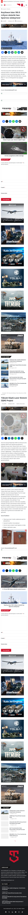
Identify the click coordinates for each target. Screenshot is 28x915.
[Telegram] (18, 52)
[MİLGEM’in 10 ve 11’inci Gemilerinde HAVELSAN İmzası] (4, 385)
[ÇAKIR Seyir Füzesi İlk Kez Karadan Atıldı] (4, 367)
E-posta (3, 187)
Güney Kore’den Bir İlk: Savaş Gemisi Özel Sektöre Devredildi (17, 371)
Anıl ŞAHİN (4, 21)
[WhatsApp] (15, 52)
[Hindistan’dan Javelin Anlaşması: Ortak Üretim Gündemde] (4, 361)
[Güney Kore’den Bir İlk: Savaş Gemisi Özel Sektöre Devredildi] (4, 373)
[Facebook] (2, 52)
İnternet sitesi (4, 193)
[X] (5, 52)
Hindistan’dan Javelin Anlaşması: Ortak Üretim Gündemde (18, 360)
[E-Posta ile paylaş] (22, 52)
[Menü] (1, 5)
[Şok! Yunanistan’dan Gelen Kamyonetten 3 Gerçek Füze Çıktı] (4, 379)
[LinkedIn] (9, 52)
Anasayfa (4, 9)
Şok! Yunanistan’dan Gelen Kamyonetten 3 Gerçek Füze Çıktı (18, 378)
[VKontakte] (12, 52)
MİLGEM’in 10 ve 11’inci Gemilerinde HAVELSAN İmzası (18, 384)
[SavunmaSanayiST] (14, 5)
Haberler (8, 9)
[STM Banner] (14, 84)
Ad (2, 181)
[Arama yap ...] (26, 5)
